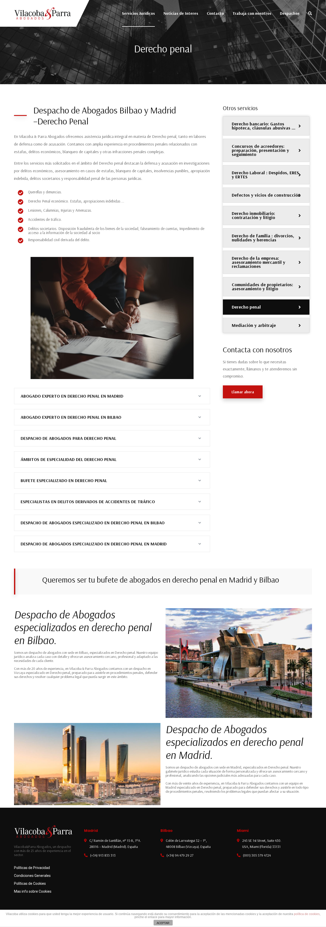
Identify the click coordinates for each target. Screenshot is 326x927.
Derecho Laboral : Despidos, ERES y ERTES (265, 175)
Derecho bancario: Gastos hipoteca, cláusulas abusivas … (263, 126)
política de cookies (307, 914)
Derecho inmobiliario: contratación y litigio (253, 215)
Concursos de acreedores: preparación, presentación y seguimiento (260, 150)
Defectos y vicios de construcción (266, 195)
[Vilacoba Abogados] (42, 13)
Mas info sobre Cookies (32, 891)
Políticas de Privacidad (32, 868)
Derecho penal (246, 307)
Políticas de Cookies (30, 883)
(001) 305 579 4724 (257, 855)
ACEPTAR (163, 922)
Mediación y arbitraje (254, 325)
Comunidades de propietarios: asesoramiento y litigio (262, 287)
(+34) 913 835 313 (103, 855)
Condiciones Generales (32, 876)
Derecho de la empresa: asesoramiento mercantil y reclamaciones (258, 262)
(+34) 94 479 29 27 (180, 855)
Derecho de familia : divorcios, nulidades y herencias (263, 238)
